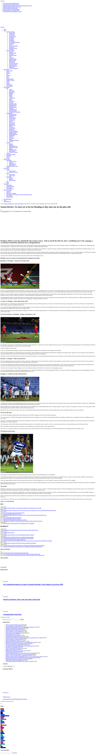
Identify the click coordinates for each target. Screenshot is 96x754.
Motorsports (8, 176)
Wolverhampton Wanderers (14, 112)
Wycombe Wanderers (13, 152)
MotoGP (11, 179)
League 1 (8, 142)
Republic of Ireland (10, 80)
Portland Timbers (12, 60)
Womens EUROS (12, 161)
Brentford (11, 93)
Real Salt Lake (12, 61)
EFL (22, 211)
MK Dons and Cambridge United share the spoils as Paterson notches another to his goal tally (23, 521)
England (25, 211)
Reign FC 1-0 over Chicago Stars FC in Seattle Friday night (18, 655)
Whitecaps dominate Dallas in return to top (12, 6)
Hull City (11, 121)
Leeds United (12, 101)
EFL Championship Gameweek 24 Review (13, 517)
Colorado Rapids (12, 53)
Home (5, 29)
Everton (10, 99)
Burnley (10, 95)
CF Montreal (11, 41)
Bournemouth (12, 91)
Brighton (11, 94)
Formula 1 (11, 178)
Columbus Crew (12, 36)
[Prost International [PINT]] (46, 26)
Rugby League (12, 174)
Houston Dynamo (12, 55)
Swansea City (12, 137)
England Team (9, 70)
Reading (10, 148)
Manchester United (13, 107)
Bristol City (11, 116)
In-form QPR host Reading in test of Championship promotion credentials (19, 534)
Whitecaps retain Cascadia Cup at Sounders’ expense (17, 643)
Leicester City (12, 123)
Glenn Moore (9, 185)
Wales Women (12, 165)
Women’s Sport (7, 159)
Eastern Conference (10, 31)
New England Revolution (14, 42)
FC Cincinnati (12, 35)
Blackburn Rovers (13, 114)
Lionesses (11, 162)
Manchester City (12, 106)
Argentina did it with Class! (12, 614)
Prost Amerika (9, 195)
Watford (10, 139)
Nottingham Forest (13, 104)
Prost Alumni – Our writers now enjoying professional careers (19, 194)
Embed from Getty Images (5, 212)
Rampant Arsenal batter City (11, 649)
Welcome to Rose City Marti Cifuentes (14, 638)
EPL (7, 88)
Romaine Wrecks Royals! (9, 532)
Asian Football (9, 86)
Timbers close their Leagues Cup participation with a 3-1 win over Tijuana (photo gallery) (24, 656)
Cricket (7, 169)
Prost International (7, 199)
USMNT (8, 83)
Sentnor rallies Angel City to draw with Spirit (15, 641)
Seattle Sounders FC (13, 66)
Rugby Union (12, 175)
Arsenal (10, 89)
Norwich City (12, 127)
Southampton (11, 135)
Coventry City (12, 120)
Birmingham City (12, 115)
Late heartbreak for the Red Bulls (12, 635)
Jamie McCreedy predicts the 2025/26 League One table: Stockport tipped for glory (21, 530)
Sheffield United (12, 133)
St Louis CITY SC (13, 64)
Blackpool (11, 145)
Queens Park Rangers (13, 132)
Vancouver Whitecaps (13, 68)
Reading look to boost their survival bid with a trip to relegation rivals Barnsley (20, 543)
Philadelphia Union (13, 48)
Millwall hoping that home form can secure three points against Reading (19, 538)
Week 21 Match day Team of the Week (11, 10)
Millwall (10, 126)
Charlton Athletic (12, 117)
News (5, 200)
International (6, 69)
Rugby (7, 173)
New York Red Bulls (13, 45)
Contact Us (8, 191)
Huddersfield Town (13, 146)
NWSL (7, 167)
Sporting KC (11, 67)
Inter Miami (11, 40)
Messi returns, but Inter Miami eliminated (14, 660)
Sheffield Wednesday (13, 134)
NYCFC (11, 44)
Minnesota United (12, 58)
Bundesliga (8, 155)
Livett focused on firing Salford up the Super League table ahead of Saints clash (23, 554)
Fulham (10, 100)
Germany (8, 73)
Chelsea (10, 96)
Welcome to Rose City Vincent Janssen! (11, 9)
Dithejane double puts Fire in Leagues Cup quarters (16, 658)
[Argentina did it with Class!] (10, 610)
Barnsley (11, 143)
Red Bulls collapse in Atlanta (12, 651)
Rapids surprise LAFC (10, 634)
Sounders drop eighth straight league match (15, 636)
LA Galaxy (11, 57)
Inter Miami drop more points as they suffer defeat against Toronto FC (17, 5)
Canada (8, 81)
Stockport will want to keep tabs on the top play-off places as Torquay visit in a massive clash (25, 555)
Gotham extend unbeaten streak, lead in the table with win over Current (20, 653)
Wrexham (11, 141)
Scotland (8, 75)
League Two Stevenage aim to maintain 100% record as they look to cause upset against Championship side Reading (28, 540)
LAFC (10, 56)
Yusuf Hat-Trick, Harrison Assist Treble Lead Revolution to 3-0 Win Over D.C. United (24, 637)
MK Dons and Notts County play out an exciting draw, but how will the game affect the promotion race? (25, 515)
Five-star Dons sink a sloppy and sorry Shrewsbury (14, 512)
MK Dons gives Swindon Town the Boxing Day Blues (15, 519)
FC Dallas (11, 54)
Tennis (7, 182)
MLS (5, 30)
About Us (8, 192)
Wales (7, 77)
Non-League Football (10, 154)
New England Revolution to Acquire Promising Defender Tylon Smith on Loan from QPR (22, 508)
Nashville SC (11, 43)
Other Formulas (12, 180)
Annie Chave (9, 187)
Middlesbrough (12, 125)
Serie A (7, 158)
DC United (11, 38)
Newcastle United (12, 103)
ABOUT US (5, 692)
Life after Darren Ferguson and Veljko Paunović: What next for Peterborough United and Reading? (24, 545)
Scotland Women (12, 163)
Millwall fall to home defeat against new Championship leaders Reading (19, 537)
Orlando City (11, 47)
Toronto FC (11, 49)
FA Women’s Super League (12, 166)
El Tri (7, 82)
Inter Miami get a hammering (12, 647)
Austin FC (11, 51)
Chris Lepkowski (10, 188)
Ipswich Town (12, 122)
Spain (7, 76)
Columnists (6, 183)
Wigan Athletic (12, 150)
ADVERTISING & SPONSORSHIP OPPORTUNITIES (15, 699)
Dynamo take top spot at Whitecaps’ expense (12, 11)
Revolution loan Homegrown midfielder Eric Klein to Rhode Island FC (20, 657)
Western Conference (10, 50)
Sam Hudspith (5, 211)
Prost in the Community (11, 193)
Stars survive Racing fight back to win (11, 3)
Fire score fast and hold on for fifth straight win (15, 644)
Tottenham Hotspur (13, 109)
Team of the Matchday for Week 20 (13, 640)
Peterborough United (13, 147)
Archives (5, 666)
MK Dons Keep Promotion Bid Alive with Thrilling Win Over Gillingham (19, 523)
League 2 (8, 153)
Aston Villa (11, 90)
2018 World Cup (7, 201)
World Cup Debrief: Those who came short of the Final (21, 599)
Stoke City (11, 136)
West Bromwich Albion (14, 140)
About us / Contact (8, 189)
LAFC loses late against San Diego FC (14, 648)
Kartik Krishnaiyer (10, 186)
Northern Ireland (9, 78)
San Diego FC (12, 62)
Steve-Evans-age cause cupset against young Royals (14, 539)
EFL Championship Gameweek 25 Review (12, 514)
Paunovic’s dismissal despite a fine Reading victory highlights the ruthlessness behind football (23, 546)
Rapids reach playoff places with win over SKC (15, 650)
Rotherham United (13, 149)
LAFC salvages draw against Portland (11, 4)
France (7, 71)
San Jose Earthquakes (13, 63)
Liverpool (11, 102)
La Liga (8, 156)
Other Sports (6, 168)
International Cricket (13, 172)
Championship (9, 113)
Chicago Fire (11, 34)
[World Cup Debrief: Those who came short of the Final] (10, 595)
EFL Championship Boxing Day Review (12, 518)
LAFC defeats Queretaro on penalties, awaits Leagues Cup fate (19, 661)
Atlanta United (12, 32)
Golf (7, 181)
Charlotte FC (11, 37)
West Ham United (12, 110)
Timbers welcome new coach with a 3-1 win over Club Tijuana (19, 654)
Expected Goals (9, 196)
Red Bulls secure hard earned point (10, 8)
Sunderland (11, 108)
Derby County (12, 119)
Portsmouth (11, 129)
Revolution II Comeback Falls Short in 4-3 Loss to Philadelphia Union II (21, 642)
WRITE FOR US (6, 697)
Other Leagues (7, 87)
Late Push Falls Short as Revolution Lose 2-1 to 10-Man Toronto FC (20, 646)
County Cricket (12, 171)
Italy (7, 74)
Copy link (15, 752)
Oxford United (12, 128)
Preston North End (13, 130)
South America (9, 84)
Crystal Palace (12, 97)
